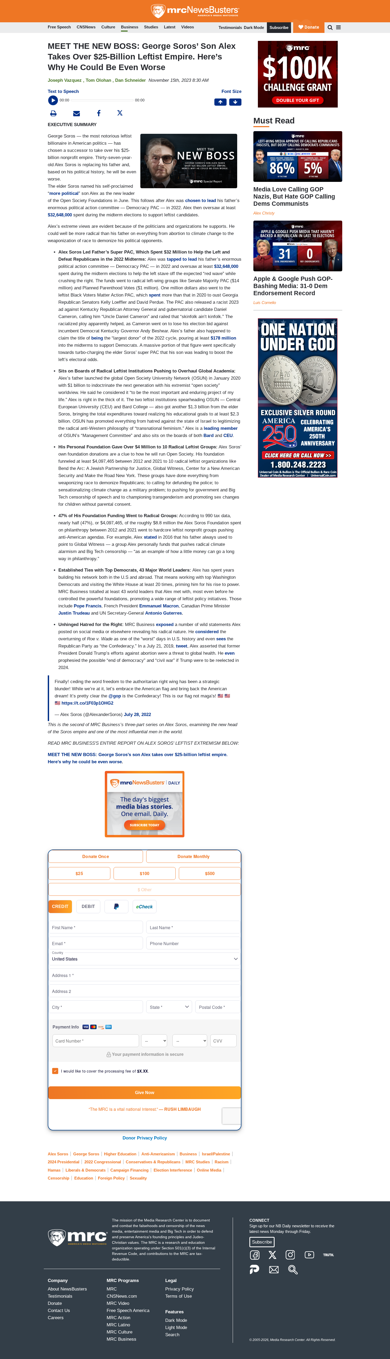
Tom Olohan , (100, 80)
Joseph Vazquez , (67, 80)
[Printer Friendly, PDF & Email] (77, 114)
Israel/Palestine (216, 1154)
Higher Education (120, 1154)
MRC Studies (197, 1162)
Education (83, 1178)
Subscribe (279, 27)
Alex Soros (58, 1154)
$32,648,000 (60, 214)
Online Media (209, 1170)
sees (221, 638)
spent (155, 295)
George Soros (86, 1154)
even (230, 653)
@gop (115, 695)
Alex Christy (264, 213)
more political (64, 193)
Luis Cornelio (264, 302)
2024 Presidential (63, 1162)
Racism (221, 1162)
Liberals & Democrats (86, 1170)
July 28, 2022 (137, 714)
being (97, 338)
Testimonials (230, 27)
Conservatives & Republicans (153, 1162)
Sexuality (138, 1178)
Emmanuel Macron (159, 605)
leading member (221, 428)
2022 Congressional (102, 1162)
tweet (181, 646)
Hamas (54, 1170)
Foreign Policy (111, 1178)
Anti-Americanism (158, 1154)
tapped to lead (182, 259)
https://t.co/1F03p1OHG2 (87, 703)
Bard (208, 435)
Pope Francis (87, 605)
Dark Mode (254, 27)
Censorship (58, 1178)
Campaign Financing (129, 1170)
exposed (165, 624)
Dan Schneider (130, 80)
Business (188, 1154)
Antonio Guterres (163, 613)
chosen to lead (200, 200)
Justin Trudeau (74, 613)
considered (207, 631)
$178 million (223, 338)
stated (150, 537)
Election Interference (173, 1170)
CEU (228, 435)
